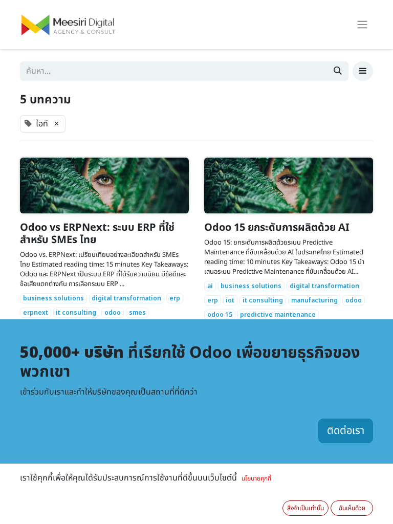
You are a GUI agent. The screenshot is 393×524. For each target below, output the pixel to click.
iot (230, 300)
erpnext (35, 312)
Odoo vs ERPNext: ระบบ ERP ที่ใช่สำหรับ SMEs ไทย (97, 234)
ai (210, 286)
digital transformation (126, 298)
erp (174, 298)
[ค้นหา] (337, 71)
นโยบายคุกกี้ (256, 478)
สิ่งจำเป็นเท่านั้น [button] (305, 508)
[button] (363, 71)
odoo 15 (219, 314)
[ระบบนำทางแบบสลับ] (362, 25)
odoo (112, 312)
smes (137, 312)
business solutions (53, 298)
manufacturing (314, 300)
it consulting (76, 312)
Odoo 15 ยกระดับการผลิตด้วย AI (277, 228)
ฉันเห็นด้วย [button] (352, 508)
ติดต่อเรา (345, 431)
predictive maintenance (278, 314)
